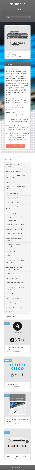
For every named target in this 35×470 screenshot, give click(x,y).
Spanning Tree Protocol (14, 229)
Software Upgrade (12, 198)
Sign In (19, 9)
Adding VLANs (11, 213)
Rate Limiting (10, 294)
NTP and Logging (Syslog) (15, 278)
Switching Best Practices (14, 283)
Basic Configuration (12, 202)
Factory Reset (11, 182)
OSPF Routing (11, 303)
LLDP (8, 274)
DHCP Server (10, 256)
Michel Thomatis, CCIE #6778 (14, 56)
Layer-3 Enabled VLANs (14, 233)
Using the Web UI (12, 193)
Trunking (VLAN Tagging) (15, 224)
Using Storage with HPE (14, 298)
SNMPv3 (9, 312)
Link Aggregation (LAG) (14, 307)
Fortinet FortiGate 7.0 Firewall (16, 456)
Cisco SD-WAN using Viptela (15, 384)
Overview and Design (13, 171)
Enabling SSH (10, 251)
